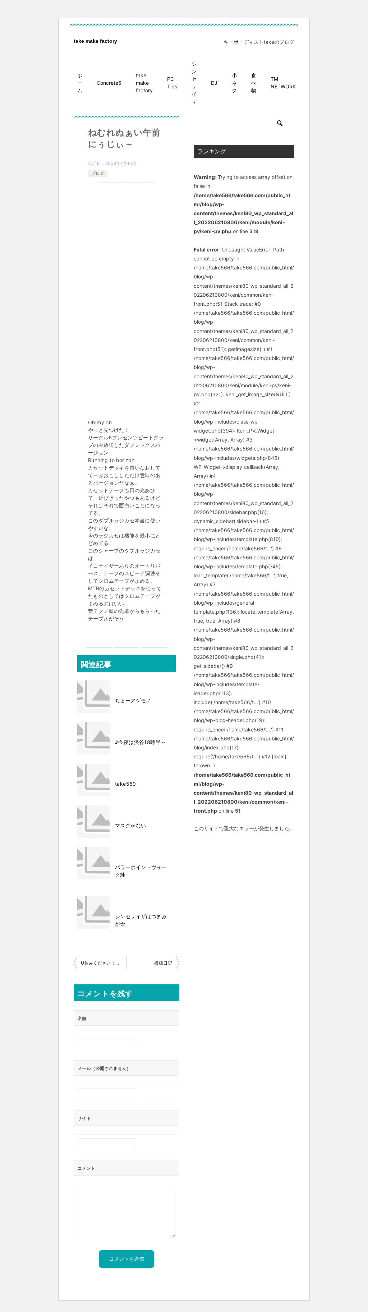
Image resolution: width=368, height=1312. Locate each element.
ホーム (79, 82)
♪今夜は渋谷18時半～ (140, 742)
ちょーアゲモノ (133, 700)
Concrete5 (109, 83)
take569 (125, 784)
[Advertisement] (126, 302)
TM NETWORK (283, 82)
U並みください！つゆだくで (103, 963)
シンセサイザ (194, 83)
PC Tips (172, 82)
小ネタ (234, 82)
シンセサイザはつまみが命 (141, 920)
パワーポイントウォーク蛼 (141, 871)
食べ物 (253, 82)
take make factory (95, 41)
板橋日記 (163, 963)
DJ (214, 83)
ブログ (97, 173)
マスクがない (130, 825)
